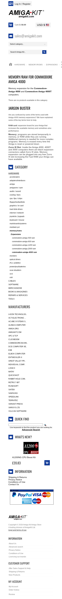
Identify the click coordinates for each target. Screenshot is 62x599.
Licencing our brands (17, 557)
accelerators (15, 177)
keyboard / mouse (17, 220)
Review (12, 594)
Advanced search (16, 547)
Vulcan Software (17, 411)
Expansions (52, 65)
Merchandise (15, 288)
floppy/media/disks (17, 202)
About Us (12, 544)
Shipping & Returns (17, 477)
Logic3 (11, 368)
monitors (13, 256)
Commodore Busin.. (18, 343)
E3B (10, 350)
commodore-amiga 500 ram (23, 238)
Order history (14, 590)
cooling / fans (15, 195)
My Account (13, 587)
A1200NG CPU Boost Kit (24, 457)
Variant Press (15, 404)
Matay (11, 372)
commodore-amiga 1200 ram (24, 245)
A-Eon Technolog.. (17, 314)
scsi (11, 274)
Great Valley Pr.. (17, 361)
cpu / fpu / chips (16, 198)
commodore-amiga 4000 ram (24, 252)
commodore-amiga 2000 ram (24, 249)
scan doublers (15, 270)
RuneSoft (13, 386)
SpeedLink (13, 397)
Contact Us (13, 484)
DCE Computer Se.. (17, 347)
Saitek (11, 390)
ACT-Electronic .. (17, 318)
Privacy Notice (15, 479)
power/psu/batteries (18, 267)
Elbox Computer (16, 354)
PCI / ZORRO (15, 263)
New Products (14, 575)
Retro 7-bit (14, 382)
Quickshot (13, 375)
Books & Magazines (17, 292)
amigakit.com (14, 332)
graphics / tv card (16, 206)
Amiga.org (13, 329)
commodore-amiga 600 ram (23, 241)
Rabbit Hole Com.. (17, 379)
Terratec (13, 400)
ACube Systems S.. (17, 321)
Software (13, 285)
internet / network (17, 213)
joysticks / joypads (17, 216)
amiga (12, 184)
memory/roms (36, 65)
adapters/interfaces (17, 180)
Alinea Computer (17, 325)
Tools (11, 299)
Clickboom (13, 339)
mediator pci (15, 227)
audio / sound (15, 191)
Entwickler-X (15, 357)
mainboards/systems (18, 224)
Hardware (19, 65)
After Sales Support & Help (20, 568)
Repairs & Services (18, 295)
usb (11, 277)
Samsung (13, 393)
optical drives (15, 259)
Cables (12, 281)
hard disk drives (16, 209)
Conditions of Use (16, 482)
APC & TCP (13, 336)
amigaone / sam (16, 188)
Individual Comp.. (16, 364)
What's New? (23, 436)
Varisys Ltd (14, 408)
